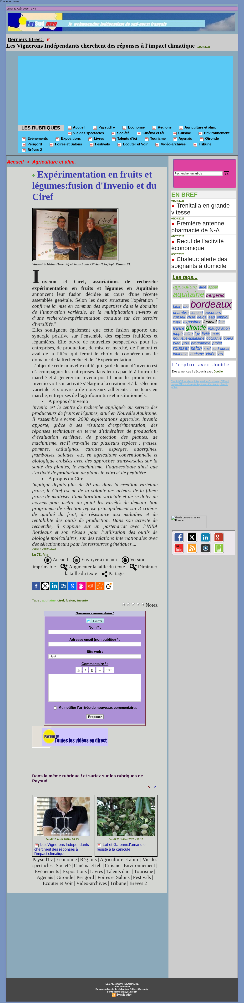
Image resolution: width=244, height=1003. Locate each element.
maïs (216, 327)
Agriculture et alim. (200, 121)
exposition (192, 315)
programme (200, 336)
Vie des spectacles (88, 126)
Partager (116, 567)
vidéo (210, 347)
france (178, 321)
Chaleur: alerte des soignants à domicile (199, 256)
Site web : (95, 645)
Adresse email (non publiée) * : (94, 633)
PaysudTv (106, 121)
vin (220, 346)
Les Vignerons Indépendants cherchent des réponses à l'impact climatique (61, 842)
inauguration (219, 321)
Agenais (185, 132)
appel (213, 280)
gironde (196, 321)
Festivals (102, 137)
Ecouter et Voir (135, 137)
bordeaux (211, 297)
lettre (188, 327)
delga (202, 310)
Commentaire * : (94, 657)
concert (196, 306)
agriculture (185, 280)
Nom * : (95, 621)
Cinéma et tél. (153, 126)
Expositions (70, 132)
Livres (98, 132)
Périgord (34, 137)
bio (185, 300)
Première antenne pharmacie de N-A (197, 220)
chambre (180, 305)
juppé (178, 327)
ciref (60, 594)
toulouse (180, 347)
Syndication (124, 988)
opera (228, 332)
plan (176, 336)
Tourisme (157, 132)
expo (177, 315)
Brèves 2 (34, 143)
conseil (179, 310)
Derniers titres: (26, 39)
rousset (181, 341)
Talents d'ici (126, 132)
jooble (174, 380)
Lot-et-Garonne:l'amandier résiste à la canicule (122, 840)
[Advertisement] (125, 82)
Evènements (37, 132)
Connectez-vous (9, 1)
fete (222, 315)
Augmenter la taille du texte (96, 560)
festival (210, 315)
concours (213, 306)
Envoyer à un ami (98, 553)
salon (196, 341)
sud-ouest (221, 342)
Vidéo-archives (173, 137)
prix (185, 336)
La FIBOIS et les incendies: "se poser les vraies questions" (126, 39)
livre (206, 326)
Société (122, 126)
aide (202, 280)
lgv (197, 326)
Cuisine (184, 126)
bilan (177, 300)
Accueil (78, 121)
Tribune (204, 137)
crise (191, 310)
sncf (207, 342)
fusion (70, 594)
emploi (222, 310)
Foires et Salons (68, 137)
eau (211, 310)
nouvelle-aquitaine (188, 331)
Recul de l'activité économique (197, 238)
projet (217, 336)
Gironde (211, 132)
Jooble (218, 365)
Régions (164, 121)
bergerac (215, 288)
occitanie (214, 332)
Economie (136, 121)
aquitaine (49, 594)
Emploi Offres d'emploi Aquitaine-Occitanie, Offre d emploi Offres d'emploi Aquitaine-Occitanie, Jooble (200, 376)
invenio (82, 594)
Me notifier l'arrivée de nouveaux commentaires (97, 701)
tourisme (196, 347)
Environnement (216, 126)
